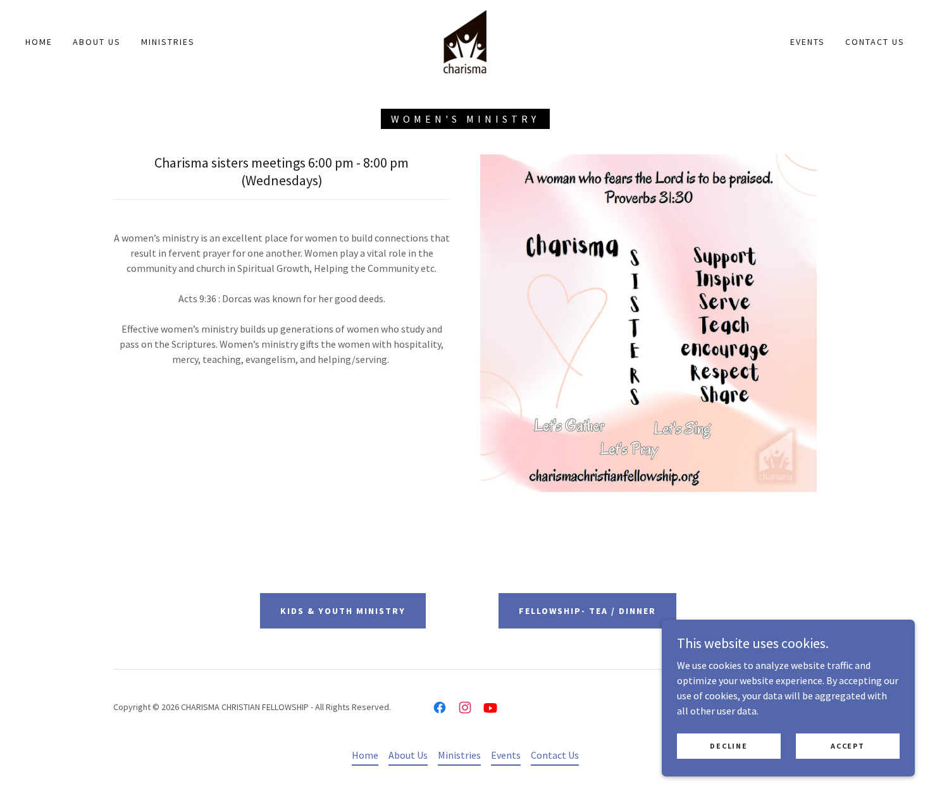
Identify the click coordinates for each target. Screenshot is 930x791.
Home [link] (39, 41)
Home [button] (365, 755)
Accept (847, 746)
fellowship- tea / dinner (587, 610)
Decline (728, 746)
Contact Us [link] (875, 41)
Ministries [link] (168, 41)
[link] (465, 40)
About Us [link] (97, 41)
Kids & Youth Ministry (343, 610)
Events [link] (807, 41)
